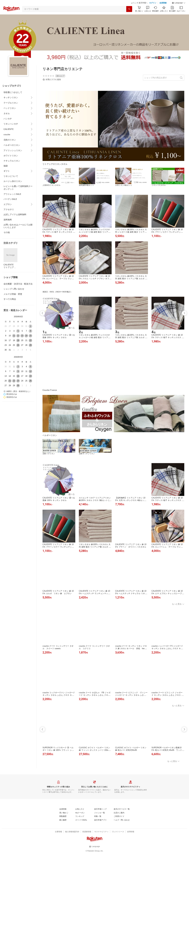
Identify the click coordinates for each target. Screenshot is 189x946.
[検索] (129, 16)
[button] (178, 10)
